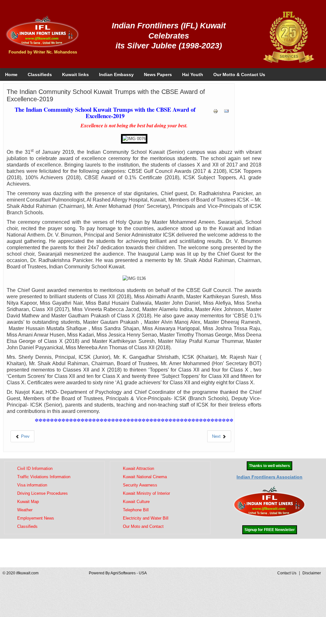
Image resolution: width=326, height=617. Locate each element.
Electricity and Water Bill (145, 518)
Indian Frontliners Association (269, 476)
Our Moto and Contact (143, 526)
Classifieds (27, 526)
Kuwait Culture (136, 501)
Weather (24, 509)
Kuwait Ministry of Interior (146, 493)
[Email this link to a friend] (226, 111)
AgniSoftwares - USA (128, 573)
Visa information (32, 485)
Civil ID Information (35, 468)
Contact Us (286, 573)
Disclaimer (311, 573)
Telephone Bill (136, 509)
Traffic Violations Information (43, 476)
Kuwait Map (28, 501)
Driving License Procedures (42, 493)
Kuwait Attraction (138, 468)
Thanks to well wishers (269, 466)
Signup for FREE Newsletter (269, 530)
